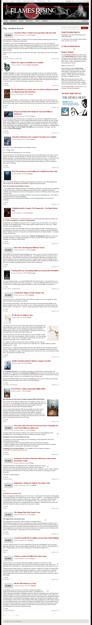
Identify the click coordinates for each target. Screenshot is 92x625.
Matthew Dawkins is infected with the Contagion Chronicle (31, 361)
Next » (18, 615)
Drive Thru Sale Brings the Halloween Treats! (29, 247)
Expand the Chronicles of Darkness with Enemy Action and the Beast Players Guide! (35, 459)
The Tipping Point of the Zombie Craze (27, 512)
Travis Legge (31, 273)
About (12, 1)
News (37, 21)
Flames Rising (46, 11)
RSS (49, 1)
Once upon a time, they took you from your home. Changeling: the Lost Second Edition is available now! (36, 426)
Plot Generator (41, 1)
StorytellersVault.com (21, 450)
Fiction (21, 21)
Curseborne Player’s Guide (12, 39)
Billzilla (33, 250)
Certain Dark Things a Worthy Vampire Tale (29, 292)
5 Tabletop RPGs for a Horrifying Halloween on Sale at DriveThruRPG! (35, 270)
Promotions (16, 288)
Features (13, 21)
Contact (18, 1)
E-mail (85, 1)
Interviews (29, 21)
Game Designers (8, 58)
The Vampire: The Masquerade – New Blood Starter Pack (18, 218)
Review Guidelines (71, 55)
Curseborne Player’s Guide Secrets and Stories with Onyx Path (35, 33)
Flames (33, 35)
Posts (73, 1)
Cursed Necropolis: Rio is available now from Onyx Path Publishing (36, 538)
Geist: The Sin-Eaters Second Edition (18, 183)
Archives (85, 21)
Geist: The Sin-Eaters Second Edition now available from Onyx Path (34, 171)
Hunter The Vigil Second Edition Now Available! (27, 62)
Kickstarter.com (33, 378)
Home (6, 1)
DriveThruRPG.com (8, 450)
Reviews (44, 21)
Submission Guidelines (29, 1)
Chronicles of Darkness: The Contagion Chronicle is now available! (34, 137)
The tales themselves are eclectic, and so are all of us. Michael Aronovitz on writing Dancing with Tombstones (34, 90)
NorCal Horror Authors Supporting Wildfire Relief (28, 388)
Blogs (6, 21)
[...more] (5, 56)
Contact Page (69, 86)
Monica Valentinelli (32, 65)
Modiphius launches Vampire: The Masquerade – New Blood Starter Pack (35, 209)
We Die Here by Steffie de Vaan (22, 315)
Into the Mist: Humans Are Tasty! (25, 583)
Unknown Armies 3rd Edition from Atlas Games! (30, 556)
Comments (79, 1)
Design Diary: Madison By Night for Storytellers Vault (32, 483)
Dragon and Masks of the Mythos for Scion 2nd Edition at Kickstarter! (33, 112)
